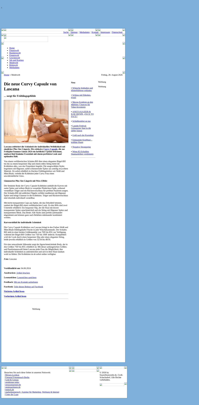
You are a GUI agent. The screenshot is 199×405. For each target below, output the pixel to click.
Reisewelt (13, 65)
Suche (66, 32)
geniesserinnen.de (12, 387)
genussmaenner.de (13, 385)
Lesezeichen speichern (26, 277)
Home (12, 48)
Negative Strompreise (81, 147)
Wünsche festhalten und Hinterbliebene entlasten (82, 89)
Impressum (105, 32)
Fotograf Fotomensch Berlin (17, 377)
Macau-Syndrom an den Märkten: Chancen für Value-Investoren (82, 104)
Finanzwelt (14, 50)
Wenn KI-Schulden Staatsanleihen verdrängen (82, 152)
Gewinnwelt (14, 58)
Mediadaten (85, 32)
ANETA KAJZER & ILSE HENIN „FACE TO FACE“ (82, 114)
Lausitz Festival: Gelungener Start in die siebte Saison (81, 128)
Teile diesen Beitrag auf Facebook (28, 287)
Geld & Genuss (12, 380)
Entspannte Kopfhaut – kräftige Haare (81, 141)
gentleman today (12, 382)
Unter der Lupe (11, 394)
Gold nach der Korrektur (83, 135)
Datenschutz (117, 32)
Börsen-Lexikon (12, 375)
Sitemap (74, 32)
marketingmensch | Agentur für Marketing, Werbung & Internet (32, 392)
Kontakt (95, 32)
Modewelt (13, 62)
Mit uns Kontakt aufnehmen (26, 282)
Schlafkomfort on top (81, 121)
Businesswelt (15, 53)
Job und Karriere (16, 60)
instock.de (9, 389)
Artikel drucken (23, 273)
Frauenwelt (14, 55)
